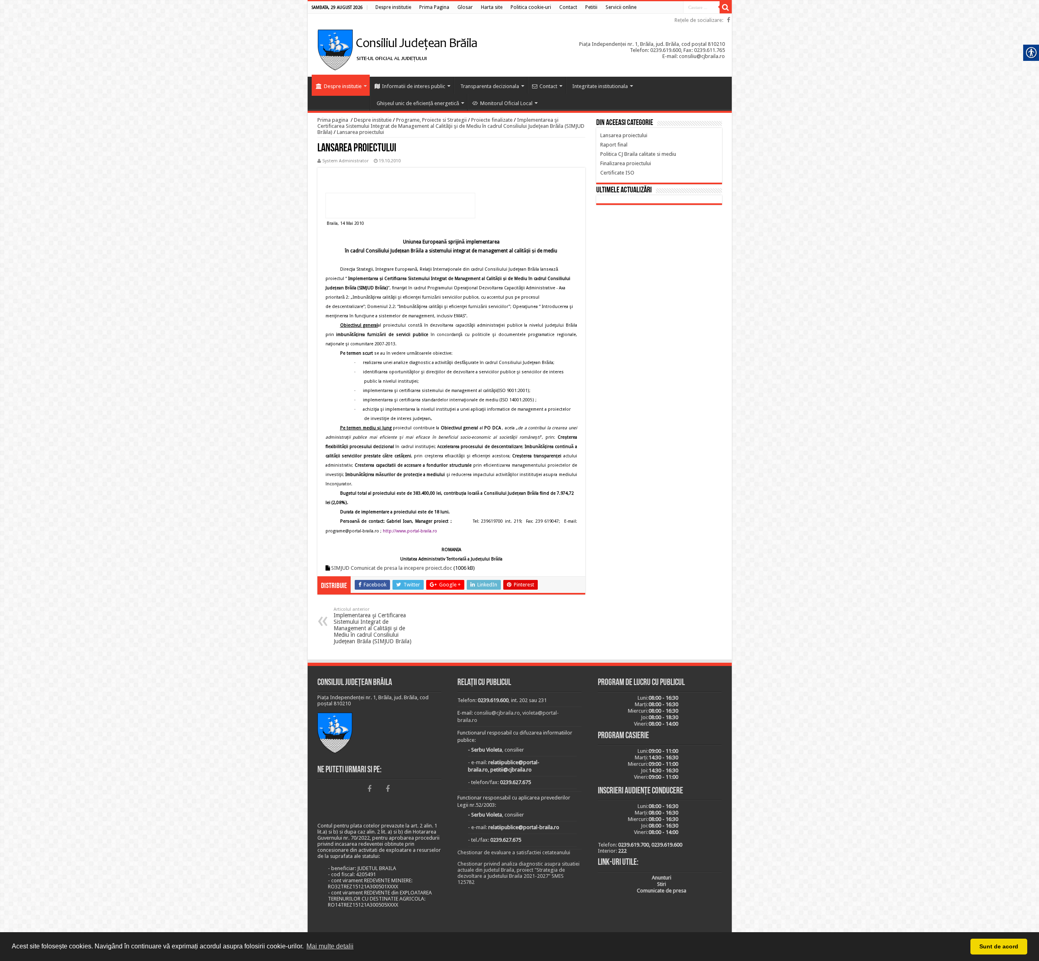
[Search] (726, 7)
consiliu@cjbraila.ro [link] (497, 713)
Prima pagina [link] (332, 120)
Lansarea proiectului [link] (360, 132)
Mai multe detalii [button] (330, 946)
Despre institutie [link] (343, 86)
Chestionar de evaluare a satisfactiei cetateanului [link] (513, 852)
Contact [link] (548, 86)
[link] (393, 7)
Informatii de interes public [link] (413, 86)
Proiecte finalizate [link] (492, 120)
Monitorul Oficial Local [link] (506, 103)
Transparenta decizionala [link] (489, 86)
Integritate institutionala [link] (600, 86)
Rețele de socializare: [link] (699, 20)
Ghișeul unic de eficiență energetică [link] (418, 103)
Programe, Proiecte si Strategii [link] (431, 120)
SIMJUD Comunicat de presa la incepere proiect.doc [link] (391, 568)
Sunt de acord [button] (998, 946)
